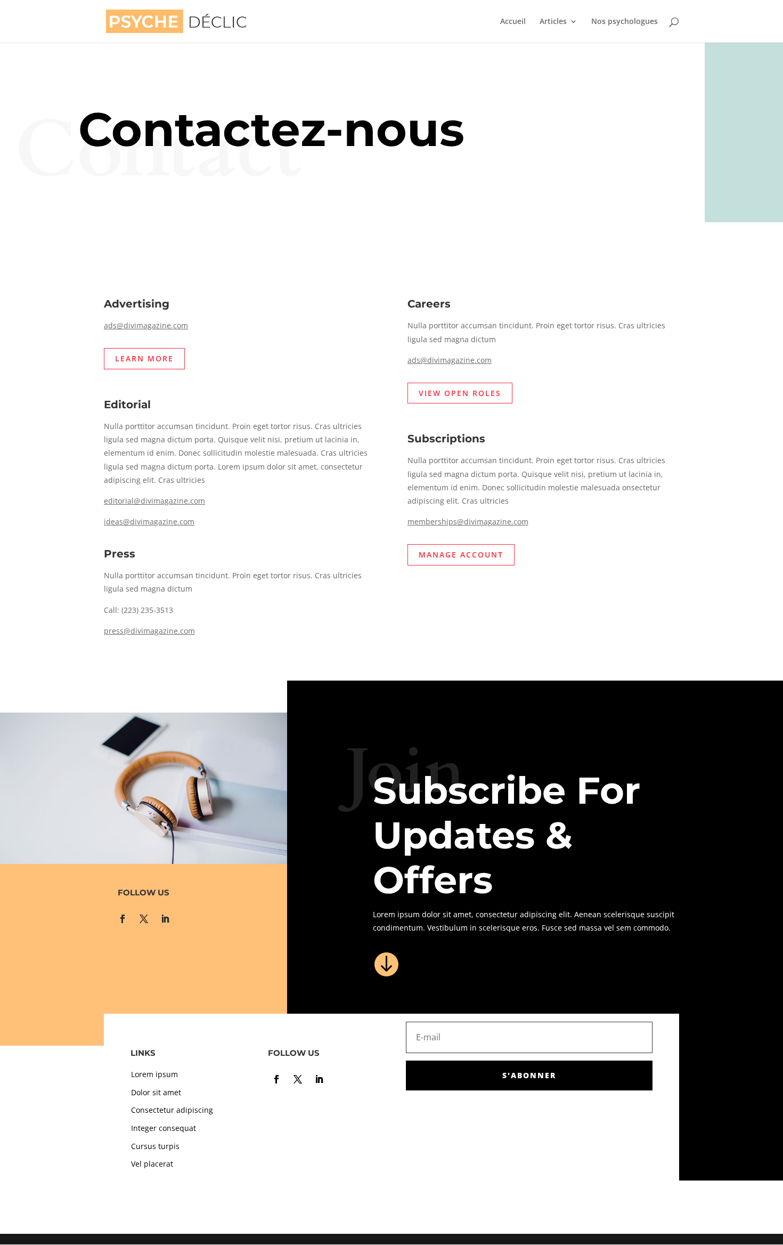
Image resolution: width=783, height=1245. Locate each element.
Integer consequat (163, 1128)
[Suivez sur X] (143, 918)
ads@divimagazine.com (146, 325)
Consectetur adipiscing (172, 1110)
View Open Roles (460, 393)
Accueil (513, 22)
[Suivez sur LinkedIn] (165, 918)
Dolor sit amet (156, 1092)
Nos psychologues (624, 22)
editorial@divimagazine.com (154, 501)
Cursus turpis (155, 1146)
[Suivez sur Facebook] (122, 918)
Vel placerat (152, 1164)
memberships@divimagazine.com (467, 521)
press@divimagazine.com (149, 631)
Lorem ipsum (154, 1074)
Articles (553, 22)
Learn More (144, 358)
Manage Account (461, 554)
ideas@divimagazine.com (149, 521)
